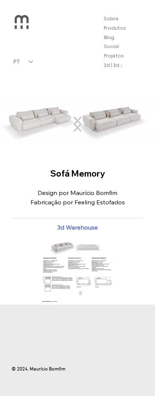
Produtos (115, 28)
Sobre (111, 18)
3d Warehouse (77, 227)
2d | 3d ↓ (113, 65)
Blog (109, 37)
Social (111, 46)
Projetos (114, 56)
